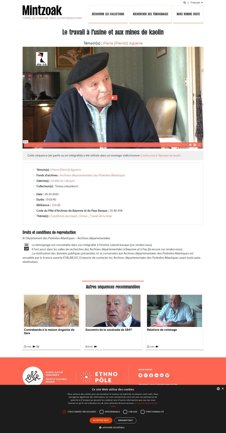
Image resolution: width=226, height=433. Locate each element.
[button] (113, 427)
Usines (83, 216)
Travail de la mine (101, 216)
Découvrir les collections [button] (108, 14)
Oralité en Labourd (63, 180)
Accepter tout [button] (101, 420)
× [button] (222, 388)
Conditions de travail (64, 216)
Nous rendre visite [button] (188, 14)
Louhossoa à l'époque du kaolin (161, 155)
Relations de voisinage (162, 329)
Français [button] (196, 2)
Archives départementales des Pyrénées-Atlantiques (92, 175)
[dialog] (113, 409)
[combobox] (218, 388)
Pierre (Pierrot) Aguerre (123, 43)
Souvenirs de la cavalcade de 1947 (108, 329)
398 (54, 205)
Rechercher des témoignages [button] (150, 14)
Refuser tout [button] (125, 420)
